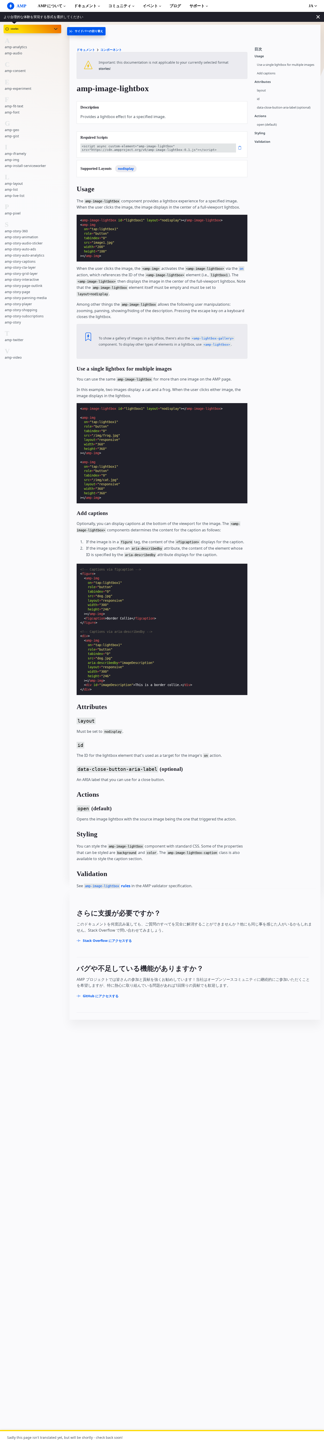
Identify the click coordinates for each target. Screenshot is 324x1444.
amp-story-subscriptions (24, 316)
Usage (259, 56)
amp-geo (12, 130)
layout (261, 90)
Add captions (266, 73)
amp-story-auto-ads (20, 249)
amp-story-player (18, 304)
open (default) (267, 125)
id (258, 99)
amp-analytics (16, 47)
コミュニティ (119, 6)
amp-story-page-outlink (23, 285)
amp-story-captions (20, 261)
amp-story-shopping (21, 310)
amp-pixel (13, 213)
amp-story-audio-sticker (24, 243)
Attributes (263, 82)
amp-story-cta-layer (20, 267)
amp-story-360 (16, 231)
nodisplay (126, 168)
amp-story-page (17, 292)
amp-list (11, 189)
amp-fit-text (14, 106)
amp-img (12, 159)
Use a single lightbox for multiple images (285, 65)
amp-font (12, 112)
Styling (260, 133)
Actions (260, 116)
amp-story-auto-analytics (24, 255)
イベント (150, 6)
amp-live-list (14, 195)
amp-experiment (18, 88)
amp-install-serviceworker (25, 165)
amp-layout (14, 183)
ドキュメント (85, 6)
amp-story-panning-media (26, 297)
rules (107, 885)
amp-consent (15, 70)
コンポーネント (111, 50)
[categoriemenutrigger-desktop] (86, 31)
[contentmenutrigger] (285, 50)
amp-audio (13, 53)
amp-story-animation (21, 237)
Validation (262, 142)
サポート (197, 6)
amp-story (13, 322)
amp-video (13, 357)
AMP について (50, 6)
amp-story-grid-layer (21, 273)
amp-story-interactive (22, 279)
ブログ (175, 6)
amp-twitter (14, 340)
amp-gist (12, 136)
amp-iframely (15, 153)
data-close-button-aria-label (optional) (283, 107)
